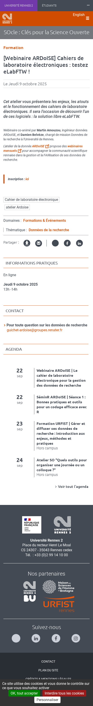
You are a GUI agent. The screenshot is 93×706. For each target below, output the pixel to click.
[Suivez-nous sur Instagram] (76, 636)
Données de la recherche (49, 230)
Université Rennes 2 (19, 5)
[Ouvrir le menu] (87, 18)
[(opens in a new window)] (56, 586)
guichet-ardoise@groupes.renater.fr (34, 330)
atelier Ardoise (17, 207)
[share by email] (38, 243)
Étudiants (49, 5)
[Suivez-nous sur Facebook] (56, 636)
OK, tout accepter (24, 693)
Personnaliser (47, 700)
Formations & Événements (44, 220)
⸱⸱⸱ (88, 5)
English (79, 15)
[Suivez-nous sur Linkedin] (36, 636)
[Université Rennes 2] (60, 524)
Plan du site (48, 670)
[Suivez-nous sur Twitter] (16, 636)
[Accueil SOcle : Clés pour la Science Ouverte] (7, 18)
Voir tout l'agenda (73, 486)
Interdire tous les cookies (64, 693)
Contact (48, 661)
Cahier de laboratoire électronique (31, 199)
